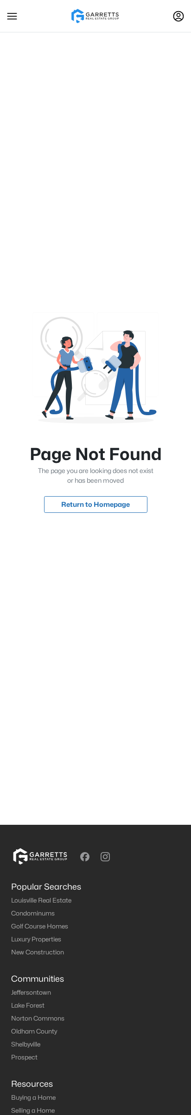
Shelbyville (25, 1044)
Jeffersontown (31, 992)
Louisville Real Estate (41, 900)
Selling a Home (33, 1110)
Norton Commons (37, 1018)
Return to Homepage (95, 504)
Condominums (33, 913)
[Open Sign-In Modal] (178, 16)
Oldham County (34, 1031)
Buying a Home (33, 1097)
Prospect (24, 1057)
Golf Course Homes (39, 926)
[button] (12, 16)
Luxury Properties (36, 939)
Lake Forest (28, 1005)
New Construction (37, 952)
